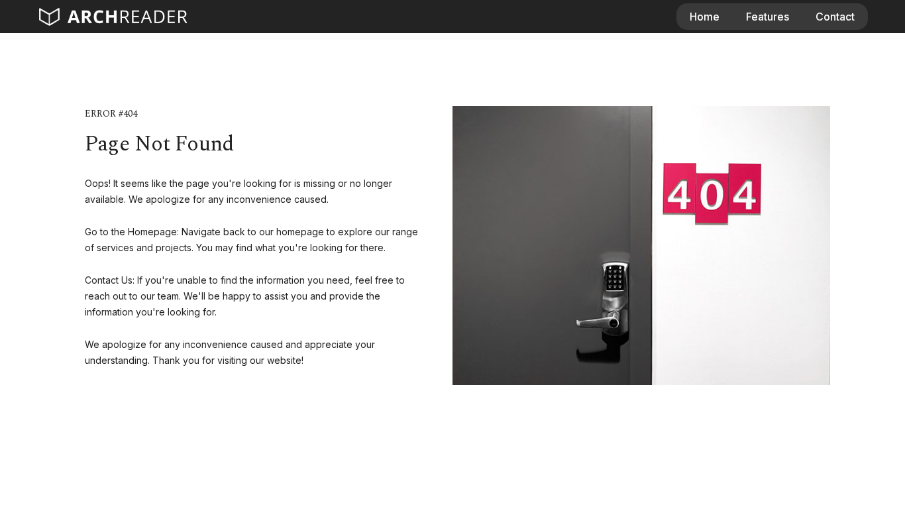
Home (704, 16)
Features (767, 16)
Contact (835, 16)
